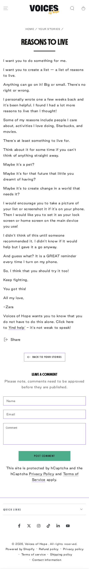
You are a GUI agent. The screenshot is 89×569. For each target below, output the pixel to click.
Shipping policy (61, 554)
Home (29, 29)
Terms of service (33, 554)
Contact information (46, 559)
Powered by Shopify (20, 549)
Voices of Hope (36, 543)
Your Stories (49, 29)
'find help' (16, 327)
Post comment (44, 456)
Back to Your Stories (47, 357)
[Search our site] (72, 8)
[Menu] (5, 8)
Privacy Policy (41, 474)
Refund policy (49, 549)
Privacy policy (73, 549)
